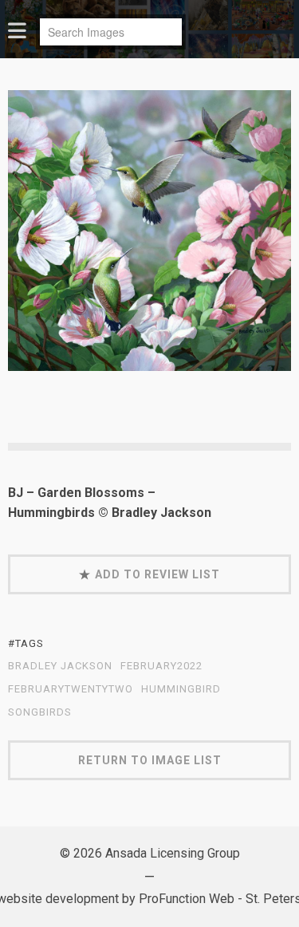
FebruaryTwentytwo (70, 689)
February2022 (161, 666)
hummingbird (181, 689)
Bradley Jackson (60, 666)
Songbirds (40, 712)
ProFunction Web (186, 898)
